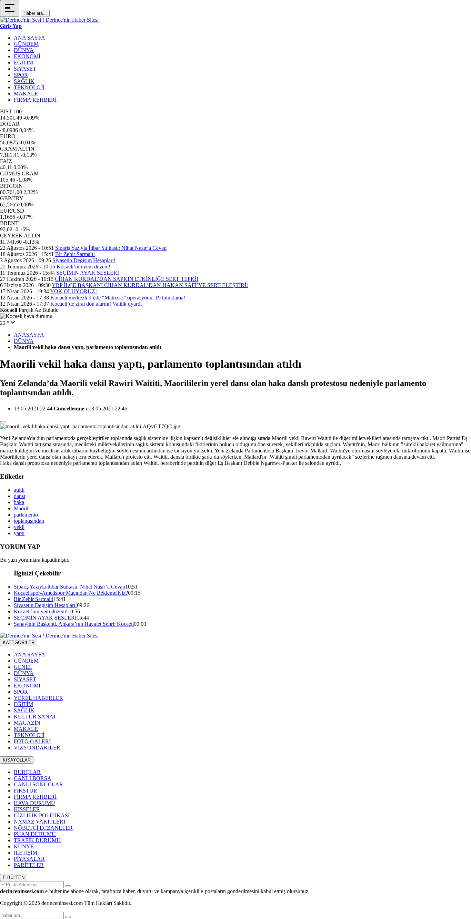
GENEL (23, 667)
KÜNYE (24, 846)
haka (19, 502)
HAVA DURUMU (34, 803)
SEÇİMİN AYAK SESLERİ (87, 273)
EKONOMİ (27, 56)
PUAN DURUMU (35, 834)
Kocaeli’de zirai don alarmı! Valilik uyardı (96, 304)
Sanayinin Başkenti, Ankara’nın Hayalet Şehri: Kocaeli (74, 624)
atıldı (19, 490)
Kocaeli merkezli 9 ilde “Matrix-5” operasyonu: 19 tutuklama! (117, 297)
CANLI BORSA (32, 778)
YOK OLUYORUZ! (73, 291)
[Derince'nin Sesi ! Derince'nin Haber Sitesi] (49, 20)
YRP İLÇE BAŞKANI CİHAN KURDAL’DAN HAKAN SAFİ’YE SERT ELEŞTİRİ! (150, 285)
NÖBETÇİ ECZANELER (43, 828)
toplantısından (29, 521)
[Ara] (68, 917)
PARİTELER (29, 865)
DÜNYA (24, 50)
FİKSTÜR (25, 791)
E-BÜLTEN (13, 877)
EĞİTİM (23, 62)
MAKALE (26, 93)
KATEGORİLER (18, 642)
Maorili (22, 508)
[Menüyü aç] (9, 8)
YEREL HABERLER (38, 698)
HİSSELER (27, 809)
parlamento (26, 515)
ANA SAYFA (29, 38)
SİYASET (25, 69)
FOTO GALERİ (32, 741)
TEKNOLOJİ (29, 87)
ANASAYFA (29, 335)
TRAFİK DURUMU (37, 840)
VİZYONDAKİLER (37, 747)
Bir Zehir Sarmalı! (75, 254)
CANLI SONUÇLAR (38, 784)
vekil (19, 527)
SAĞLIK (24, 81)
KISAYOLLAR (17, 760)
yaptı (19, 533)
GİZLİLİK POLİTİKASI (42, 815)
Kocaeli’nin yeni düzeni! (83, 266)
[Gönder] (68, 886)
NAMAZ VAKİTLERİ (39, 822)
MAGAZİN (27, 723)
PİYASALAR (29, 859)
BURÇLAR (27, 772)
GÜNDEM (26, 44)
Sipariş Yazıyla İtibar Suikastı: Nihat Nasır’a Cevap (111, 248)
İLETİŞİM (25, 853)
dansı (19, 496)
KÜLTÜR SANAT (35, 716)
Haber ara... (35, 13)
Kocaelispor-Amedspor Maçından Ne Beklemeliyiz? (71, 593)
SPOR (21, 75)
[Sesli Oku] (3, 422)
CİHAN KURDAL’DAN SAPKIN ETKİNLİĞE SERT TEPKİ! (126, 279)
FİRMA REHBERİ (35, 100)
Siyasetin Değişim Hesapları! (84, 260)
